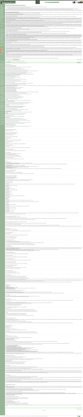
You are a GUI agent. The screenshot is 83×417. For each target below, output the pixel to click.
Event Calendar (2, 7)
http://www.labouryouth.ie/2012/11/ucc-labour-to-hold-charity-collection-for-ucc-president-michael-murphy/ (15, 150)
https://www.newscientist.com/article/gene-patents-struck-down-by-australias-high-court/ (14, 391)
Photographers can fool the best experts (2, 114)
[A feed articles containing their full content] (1, 50)
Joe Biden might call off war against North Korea (2, 116)
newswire (12, 0)
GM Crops (1, 20)
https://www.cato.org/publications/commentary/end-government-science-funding (13, 88)
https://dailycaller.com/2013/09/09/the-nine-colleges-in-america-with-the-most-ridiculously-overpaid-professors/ (16, 113)
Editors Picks (1, 11)
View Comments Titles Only (79, 62)
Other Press (1, 28)
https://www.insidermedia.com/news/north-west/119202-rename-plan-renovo (13, 401)
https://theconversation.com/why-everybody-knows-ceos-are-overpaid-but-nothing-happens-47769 (15, 114)
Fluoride (1, 19)
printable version (7, 59)
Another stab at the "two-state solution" (2, 123)
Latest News (2, 8)
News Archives (1, 15)
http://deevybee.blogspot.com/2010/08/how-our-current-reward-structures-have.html (13, 110)
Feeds (1, 46)
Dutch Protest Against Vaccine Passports (2, 103)
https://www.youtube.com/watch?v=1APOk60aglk (10, 395)
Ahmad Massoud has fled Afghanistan (2, 121)
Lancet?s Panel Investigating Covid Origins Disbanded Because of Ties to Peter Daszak (2, 76)
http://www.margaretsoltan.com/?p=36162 (9, 115)
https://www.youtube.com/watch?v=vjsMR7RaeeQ (13, 136)
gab (15, 0)
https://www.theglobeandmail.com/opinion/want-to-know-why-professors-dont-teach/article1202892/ (15, 116)
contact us (10, 0)
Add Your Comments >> (79, 59)
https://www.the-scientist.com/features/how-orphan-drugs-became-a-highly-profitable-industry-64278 (15, 362)
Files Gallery (1, 14)
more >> (4, 43)
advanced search (75, 0)
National (1, 23)
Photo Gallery (1, 12)
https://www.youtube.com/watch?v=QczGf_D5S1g (10, 394)
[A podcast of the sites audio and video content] (1, 52)
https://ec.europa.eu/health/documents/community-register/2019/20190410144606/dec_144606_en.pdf (15, 363)
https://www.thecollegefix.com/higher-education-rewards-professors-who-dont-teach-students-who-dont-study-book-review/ (17, 253)
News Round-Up (2, 95)
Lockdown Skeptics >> (2, 111)
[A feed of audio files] (1, 48)
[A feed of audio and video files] (1, 49)
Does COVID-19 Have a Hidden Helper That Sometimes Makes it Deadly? (2, 87)
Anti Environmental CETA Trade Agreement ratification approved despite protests (2, 34)
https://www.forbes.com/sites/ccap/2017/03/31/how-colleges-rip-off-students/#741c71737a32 (14, 118)
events (3, 0)
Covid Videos (1, 17)
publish (5, 0)
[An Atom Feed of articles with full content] (1, 47)
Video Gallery (1, 13)
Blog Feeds (1, 54)
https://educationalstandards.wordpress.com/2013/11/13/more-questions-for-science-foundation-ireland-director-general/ (17, 397)
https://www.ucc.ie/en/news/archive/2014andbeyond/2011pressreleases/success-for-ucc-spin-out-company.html (16, 313)
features (2, 0)
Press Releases (2, 9)
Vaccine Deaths (2, 18)
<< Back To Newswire (44, 410)
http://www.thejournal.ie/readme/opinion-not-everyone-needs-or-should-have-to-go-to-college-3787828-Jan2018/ (16, 119)
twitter (17, 0)
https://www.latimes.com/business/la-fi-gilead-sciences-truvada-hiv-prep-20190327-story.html (17, 143)
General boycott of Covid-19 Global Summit (2, 118)
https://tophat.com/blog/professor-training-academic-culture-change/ (12, 121)
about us (7, 0)
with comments (11, 59)
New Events (1, 25)
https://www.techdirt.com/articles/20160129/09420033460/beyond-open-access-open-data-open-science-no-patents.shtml (17, 109)
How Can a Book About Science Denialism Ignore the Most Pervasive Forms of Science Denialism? (2, 64)
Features (1, 6)
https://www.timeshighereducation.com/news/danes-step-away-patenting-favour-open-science (14, 107)
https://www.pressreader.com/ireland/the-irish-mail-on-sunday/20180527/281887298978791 (14, 172)
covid (14, 0)
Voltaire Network (2, 112)
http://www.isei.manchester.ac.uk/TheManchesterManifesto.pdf (12, 108)
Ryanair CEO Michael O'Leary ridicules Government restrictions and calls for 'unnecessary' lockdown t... (2, 30)
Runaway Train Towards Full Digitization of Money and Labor (2, 37)
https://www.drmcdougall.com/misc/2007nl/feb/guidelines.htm (11, 91)
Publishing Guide (1, 5)
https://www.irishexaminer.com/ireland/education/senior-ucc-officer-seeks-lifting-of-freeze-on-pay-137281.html (16, 267)
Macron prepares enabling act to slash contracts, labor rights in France (2, 42)
